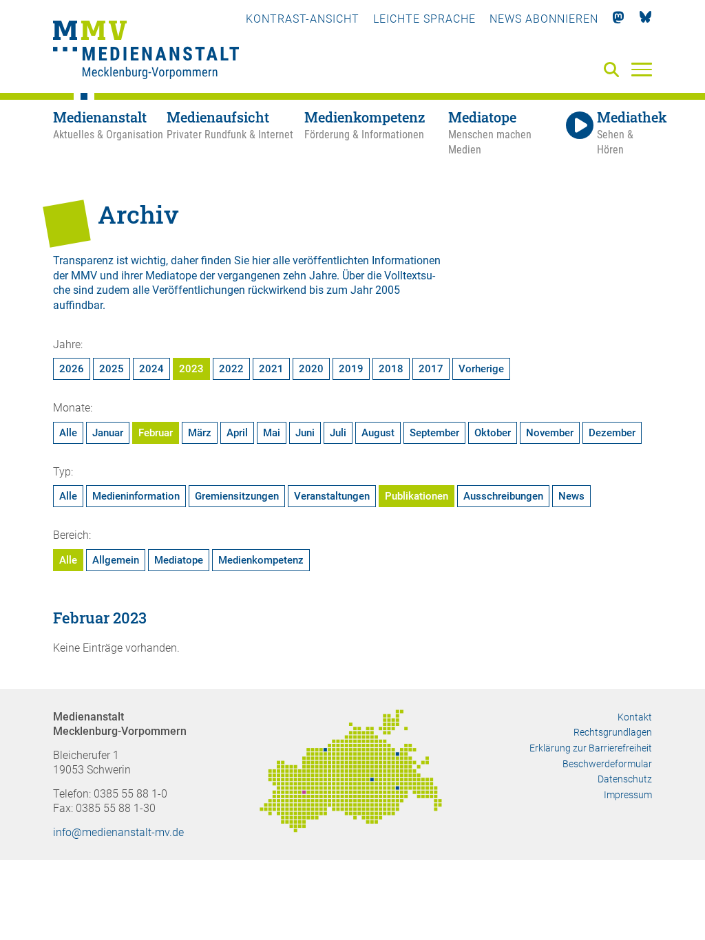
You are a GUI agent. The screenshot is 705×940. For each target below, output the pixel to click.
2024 (151, 369)
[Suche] (614, 70)
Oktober (492, 433)
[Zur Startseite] (146, 52)
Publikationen (416, 496)
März (199, 433)
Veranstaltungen (332, 496)
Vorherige (481, 369)
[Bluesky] (645, 18)
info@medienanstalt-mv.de (118, 832)
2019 (351, 369)
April (237, 433)
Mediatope (178, 560)
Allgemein (115, 560)
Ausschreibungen (503, 496)
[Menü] (641, 68)
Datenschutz (625, 778)
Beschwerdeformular (607, 763)
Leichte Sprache (424, 18)
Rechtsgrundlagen (613, 732)
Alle (68, 433)
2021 (271, 369)
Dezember (612, 433)
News (571, 496)
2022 (231, 369)
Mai (271, 433)
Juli (338, 433)
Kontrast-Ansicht (302, 18)
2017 (431, 369)
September (434, 433)
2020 (311, 369)
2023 (191, 369)
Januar (107, 433)
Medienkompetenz (261, 560)
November (550, 433)
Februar (155, 433)
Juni (305, 433)
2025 (111, 369)
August (377, 433)
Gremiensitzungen (237, 496)
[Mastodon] (618, 18)
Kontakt (635, 717)
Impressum (628, 794)
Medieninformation (136, 496)
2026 (71, 369)
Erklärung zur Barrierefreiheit (590, 748)
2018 (391, 369)
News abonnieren (544, 18)
